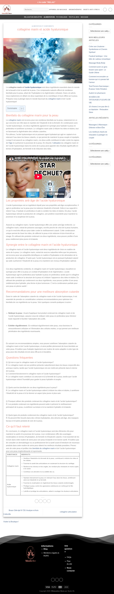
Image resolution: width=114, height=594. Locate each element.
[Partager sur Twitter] (41, 501)
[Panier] (110, 9)
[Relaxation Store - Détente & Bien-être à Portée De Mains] (11, 9)
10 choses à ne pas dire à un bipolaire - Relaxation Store (99, 109)
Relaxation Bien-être (33, 17)
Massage (84, 17)
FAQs (69, 557)
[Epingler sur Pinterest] (49, 501)
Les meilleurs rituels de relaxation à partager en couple (98, 135)
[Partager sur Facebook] (37, 501)
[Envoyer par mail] (45, 501)
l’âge (10, 143)
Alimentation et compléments (43, 26)
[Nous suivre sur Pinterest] (61, 580)
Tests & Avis (74, 17)
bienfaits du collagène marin (44, 448)
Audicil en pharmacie (97, 93)
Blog (46, 549)
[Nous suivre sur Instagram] (57, 580)
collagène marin (54, 99)
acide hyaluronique (33, 87)
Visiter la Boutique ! (11, 522)
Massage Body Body (97, 63)
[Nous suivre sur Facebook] (53, 580)
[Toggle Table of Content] (20, 109)
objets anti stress (91, 9)
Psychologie (61, 17)
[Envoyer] (47, 10)
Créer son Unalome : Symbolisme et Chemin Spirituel (98, 49)
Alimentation (49, 17)
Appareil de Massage (58, 9)
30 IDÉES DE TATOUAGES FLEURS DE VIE (99, 100)
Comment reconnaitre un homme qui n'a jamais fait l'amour (99, 79)
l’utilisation (56, 143)
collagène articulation (68, 512)
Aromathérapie (75, 9)
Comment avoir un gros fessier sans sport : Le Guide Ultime (98, 70)
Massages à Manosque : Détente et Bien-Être (98, 126)
